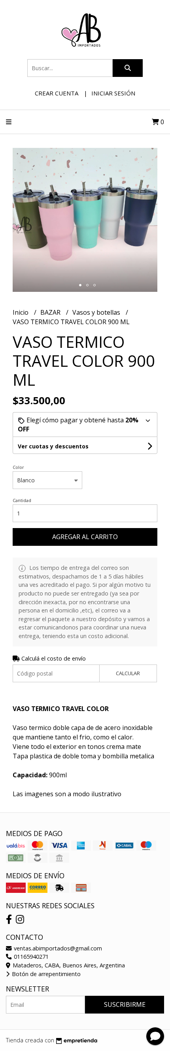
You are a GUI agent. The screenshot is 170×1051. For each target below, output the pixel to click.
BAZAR (51, 312)
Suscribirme (124, 1004)
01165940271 (30, 956)
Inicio (21, 312)
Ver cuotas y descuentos (53, 446)
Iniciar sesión (113, 93)
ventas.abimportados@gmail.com (57, 948)
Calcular (128, 673)
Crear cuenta (56, 93)
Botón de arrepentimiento (45, 974)
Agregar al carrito (85, 536)
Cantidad (22, 500)
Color (18, 467)
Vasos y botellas (97, 312)
